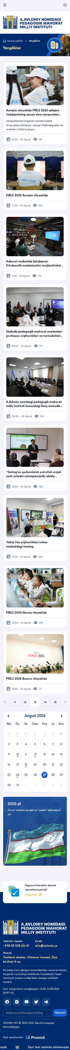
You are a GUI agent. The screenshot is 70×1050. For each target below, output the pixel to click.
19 (35, 764)
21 (53, 764)
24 (17, 775)
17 (17, 764)
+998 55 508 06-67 (16, 945)
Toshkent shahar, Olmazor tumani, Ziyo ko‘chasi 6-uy (30, 959)
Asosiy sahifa (15, 40)
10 (17, 754)
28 (25, 734)
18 (26, 764)
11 (15, 702)
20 (44, 764)
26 (8, 734)
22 (61, 764)
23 (8, 775)
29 (35, 734)
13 (35, 702)
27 (17, 734)
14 (45, 702)
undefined (8, 716)
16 (9, 764)
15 (55, 702)
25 (25, 775)
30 (44, 734)
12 (25, 702)
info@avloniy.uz (46, 945)
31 (53, 734)
